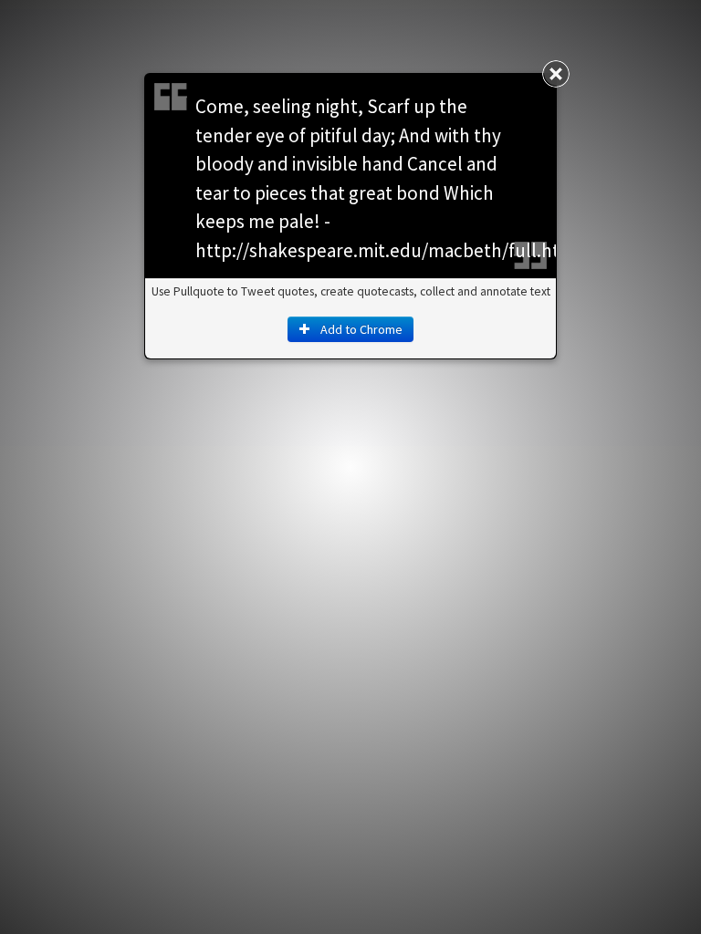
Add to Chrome (360, 329)
